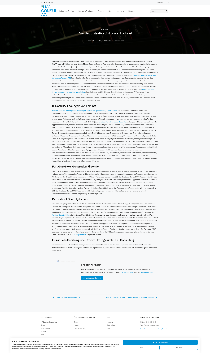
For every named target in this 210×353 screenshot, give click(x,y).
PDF (69, 78)
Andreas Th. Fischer (115, 41)
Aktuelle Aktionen (79, 328)
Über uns (120, 11)
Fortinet (105, 30)
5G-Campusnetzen (79, 235)
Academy (101, 11)
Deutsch (160, 2)
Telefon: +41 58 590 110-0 (148, 322)
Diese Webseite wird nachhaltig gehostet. (153, 329)
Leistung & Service (66, 11)
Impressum (110, 322)
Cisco (43, 325)
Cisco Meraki (45, 328)
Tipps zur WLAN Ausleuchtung (68, 297)
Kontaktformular (147, 272)
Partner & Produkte (86, 11)
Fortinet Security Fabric (61, 215)
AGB (108, 328)
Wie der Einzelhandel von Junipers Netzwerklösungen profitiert (129, 297)
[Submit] (166, 11)
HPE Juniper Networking (49, 322)
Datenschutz (111, 325)
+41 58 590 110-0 (127, 272)
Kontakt (131, 11)
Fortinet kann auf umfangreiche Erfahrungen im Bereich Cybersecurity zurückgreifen (84, 110)
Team (76, 322)
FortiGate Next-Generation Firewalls (112, 122)
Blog (110, 11)
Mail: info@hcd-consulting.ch (149, 325)
